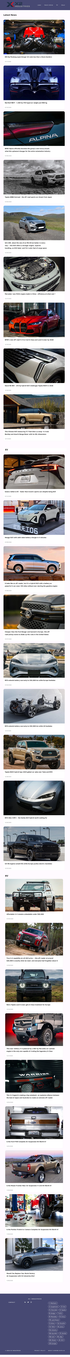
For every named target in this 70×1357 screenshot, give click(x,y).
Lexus (61, 1326)
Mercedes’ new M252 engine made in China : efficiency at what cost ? (30, 294)
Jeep (60, 1336)
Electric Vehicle (48, 5)
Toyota (63, 1310)
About (63, 5)
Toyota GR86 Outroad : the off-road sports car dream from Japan (28, 197)
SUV (62, 1340)
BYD (60, 1313)
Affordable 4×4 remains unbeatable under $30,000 (25, 914)
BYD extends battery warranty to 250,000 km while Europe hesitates (30, 680)
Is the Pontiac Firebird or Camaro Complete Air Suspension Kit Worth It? (33, 1229)
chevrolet (54, 1310)
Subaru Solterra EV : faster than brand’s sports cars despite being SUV (30, 492)
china (63, 1316)
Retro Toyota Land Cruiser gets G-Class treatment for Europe (28, 1005)
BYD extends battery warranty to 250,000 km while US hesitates (28, 726)
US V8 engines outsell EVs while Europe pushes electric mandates (28, 864)
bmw (53, 1323)
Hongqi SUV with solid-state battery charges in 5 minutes (25, 537)
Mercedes (54, 1316)
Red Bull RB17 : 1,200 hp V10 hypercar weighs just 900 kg (26, 103)
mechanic (54, 1303)
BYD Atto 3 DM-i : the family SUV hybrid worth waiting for (26, 818)
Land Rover (55, 1320)
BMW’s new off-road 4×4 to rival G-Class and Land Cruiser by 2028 (29, 340)
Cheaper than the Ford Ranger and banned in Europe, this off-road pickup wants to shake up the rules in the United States (27, 633)
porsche (62, 1323)
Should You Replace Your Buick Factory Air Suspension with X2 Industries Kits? (21, 1274)
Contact (12, 1302)
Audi (52, 1336)
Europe (54, 1343)
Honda (64, 1333)
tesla (53, 1326)
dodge (53, 1313)
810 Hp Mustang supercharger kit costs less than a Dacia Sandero (28, 57)
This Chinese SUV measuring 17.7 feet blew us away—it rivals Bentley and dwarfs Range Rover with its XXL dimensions (27, 433)
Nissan (54, 1340)
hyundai (54, 1333)
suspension (54, 1306)
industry (54, 1330)
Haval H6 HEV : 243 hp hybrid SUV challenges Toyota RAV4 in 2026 (29, 386)
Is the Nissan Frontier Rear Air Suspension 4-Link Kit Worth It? (29, 1185)
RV (57, 5)
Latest (39, 5)
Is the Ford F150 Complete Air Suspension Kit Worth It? (26, 1142)
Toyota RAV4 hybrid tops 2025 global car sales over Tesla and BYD (29, 772)
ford (63, 1306)
